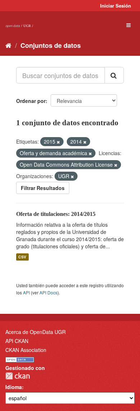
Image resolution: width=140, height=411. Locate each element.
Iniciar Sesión (115, 5)
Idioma (13, 386)
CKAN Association (25, 349)
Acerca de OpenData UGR (35, 331)
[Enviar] (114, 75)
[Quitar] (58, 142)
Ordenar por (31, 100)
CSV (22, 256)
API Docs (48, 292)
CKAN (17, 376)
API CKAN (16, 340)
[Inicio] (8, 45)
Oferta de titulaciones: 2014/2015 (55, 214)
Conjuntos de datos (50, 45)
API (26, 292)
